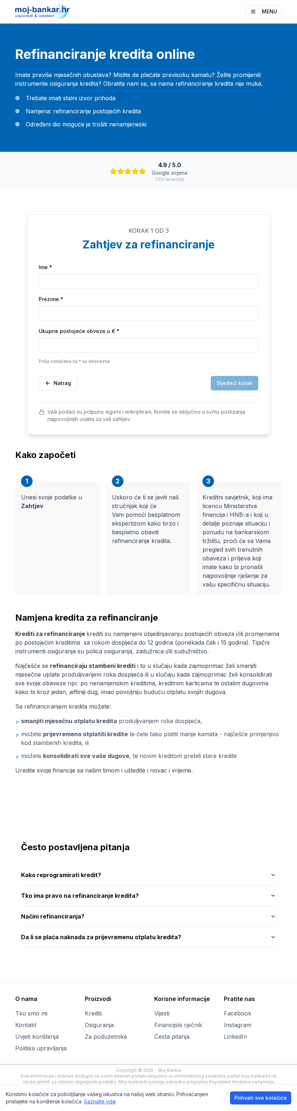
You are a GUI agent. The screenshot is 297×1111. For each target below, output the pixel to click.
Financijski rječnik (178, 1025)
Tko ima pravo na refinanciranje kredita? (80, 895)
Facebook (237, 1013)
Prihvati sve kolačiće (260, 1098)
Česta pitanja (171, 1036)
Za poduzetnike (106, 1036)
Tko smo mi (31, 1013)
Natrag (62, 383)
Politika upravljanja (41, 1048)
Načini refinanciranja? (52, 916)
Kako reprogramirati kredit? (61, 875)
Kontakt (25, 1025)
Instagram (237, 1025)
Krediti (93, 1013)
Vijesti (162, 1013)
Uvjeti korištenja (37, 1036)
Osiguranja (99, 1025)
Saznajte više (100, 1101)
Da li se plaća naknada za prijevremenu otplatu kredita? (101, 937)
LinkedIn (235, 1036)
